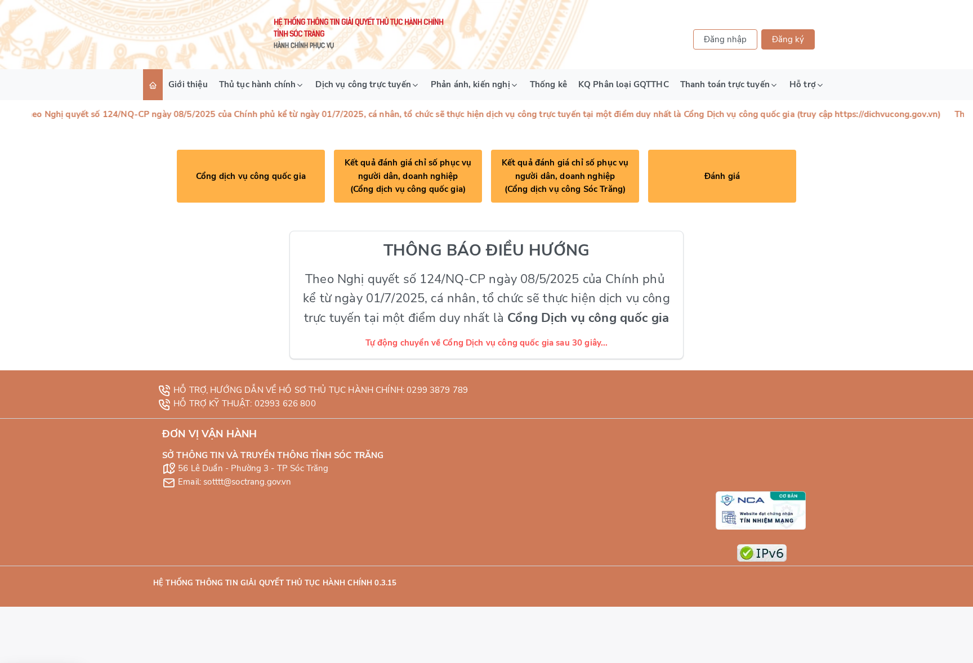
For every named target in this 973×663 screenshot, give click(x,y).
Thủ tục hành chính (257, 84)
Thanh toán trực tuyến (725, 84)
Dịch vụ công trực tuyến (362, 84)
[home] (153, 84)
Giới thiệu (188, 84)
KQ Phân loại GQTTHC (623, 84)
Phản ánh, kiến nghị (470, 84)
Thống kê (548, 84)
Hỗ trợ (802, 84)
